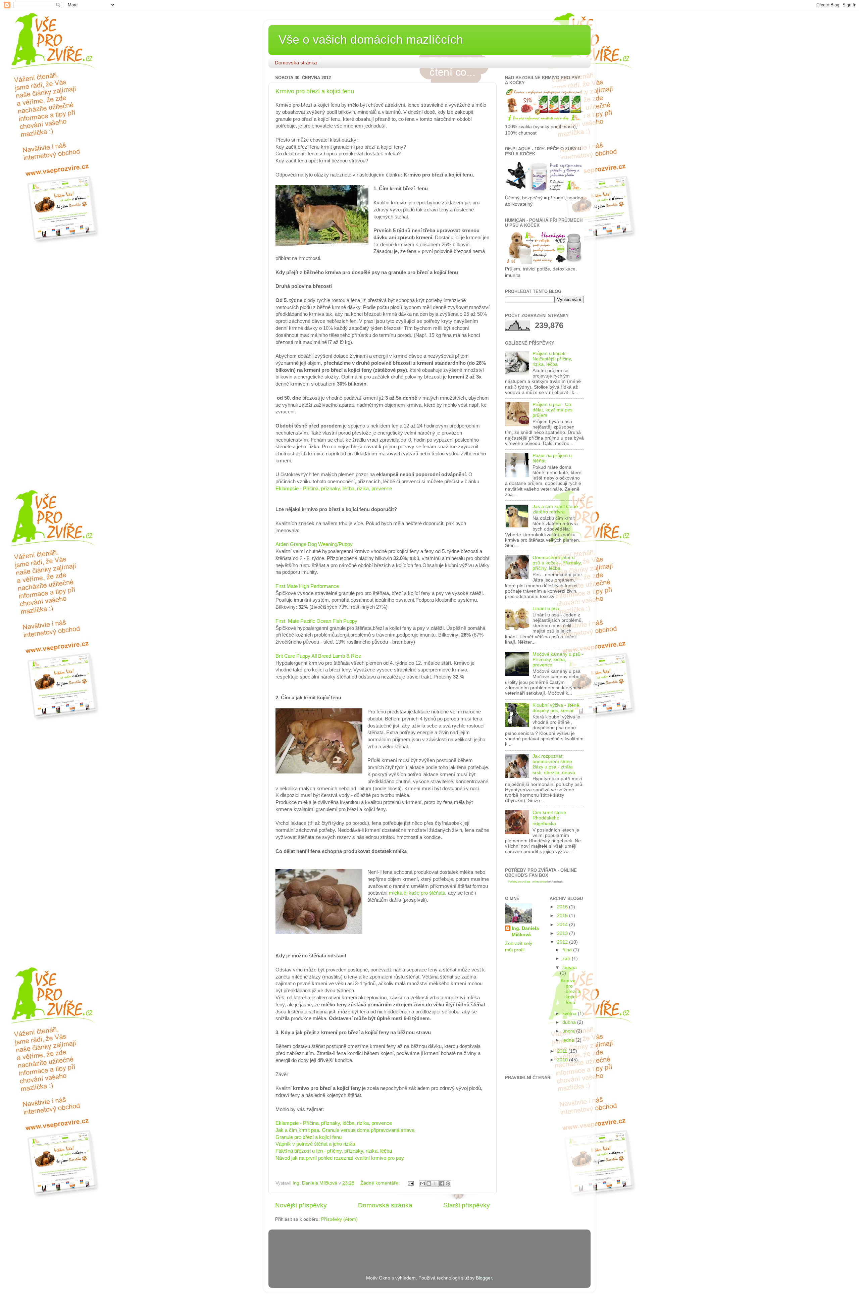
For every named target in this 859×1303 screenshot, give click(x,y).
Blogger (484, 1278)
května (570, 1013)
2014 (563, 924)
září (567, 958)
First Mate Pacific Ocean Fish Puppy (316, 621)
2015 (563, 915)
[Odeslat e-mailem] (422, 1183)
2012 (563, 942)
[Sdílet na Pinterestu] (448, 1183)
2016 (563, 906)
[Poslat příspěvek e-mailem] (410, 1183)
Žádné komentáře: (380, 1183)
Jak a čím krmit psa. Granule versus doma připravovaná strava (344, 1130)
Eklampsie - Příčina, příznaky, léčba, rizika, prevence (333, 488)
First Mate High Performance (307, 586)
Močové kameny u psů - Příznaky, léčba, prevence (558, 659)
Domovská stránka (296, 62)
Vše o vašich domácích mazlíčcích (371, 39)
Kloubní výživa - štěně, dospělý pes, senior (556, 708)
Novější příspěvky (301, 1205)
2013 (563, 933)
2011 (562, 1051)
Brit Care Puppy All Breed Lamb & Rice (318, 656)
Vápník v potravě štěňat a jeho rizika (315, 1144)
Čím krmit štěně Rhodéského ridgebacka (549, 818)
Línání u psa (546, 608)
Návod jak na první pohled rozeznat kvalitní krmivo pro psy (339, 1158)
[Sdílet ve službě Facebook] (441, 1183)
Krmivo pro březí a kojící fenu (314, 91)
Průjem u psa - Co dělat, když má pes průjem (552, 410)
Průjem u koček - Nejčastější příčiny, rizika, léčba (552, 359)
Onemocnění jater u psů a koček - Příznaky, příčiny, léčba (557, 563)
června (569, 967)
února (569, 1031)
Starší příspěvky (466, 1205)
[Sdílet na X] (435, 1183)
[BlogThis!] (428, 1183)
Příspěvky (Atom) (339, 1219)
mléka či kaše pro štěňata (417, 893)
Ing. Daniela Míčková (525, 931)
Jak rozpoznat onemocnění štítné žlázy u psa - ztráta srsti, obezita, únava (554, 764)
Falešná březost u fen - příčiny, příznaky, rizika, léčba (333, 1151)
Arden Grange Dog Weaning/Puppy (314, 544)
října (567, 949)
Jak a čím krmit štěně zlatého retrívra (555, 509)
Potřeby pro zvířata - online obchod (528, 881)
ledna (568, 1040)
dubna (569, 1022)
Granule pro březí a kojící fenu (308, 1137)
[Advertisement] (353, 1243)
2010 (563, 1059)
